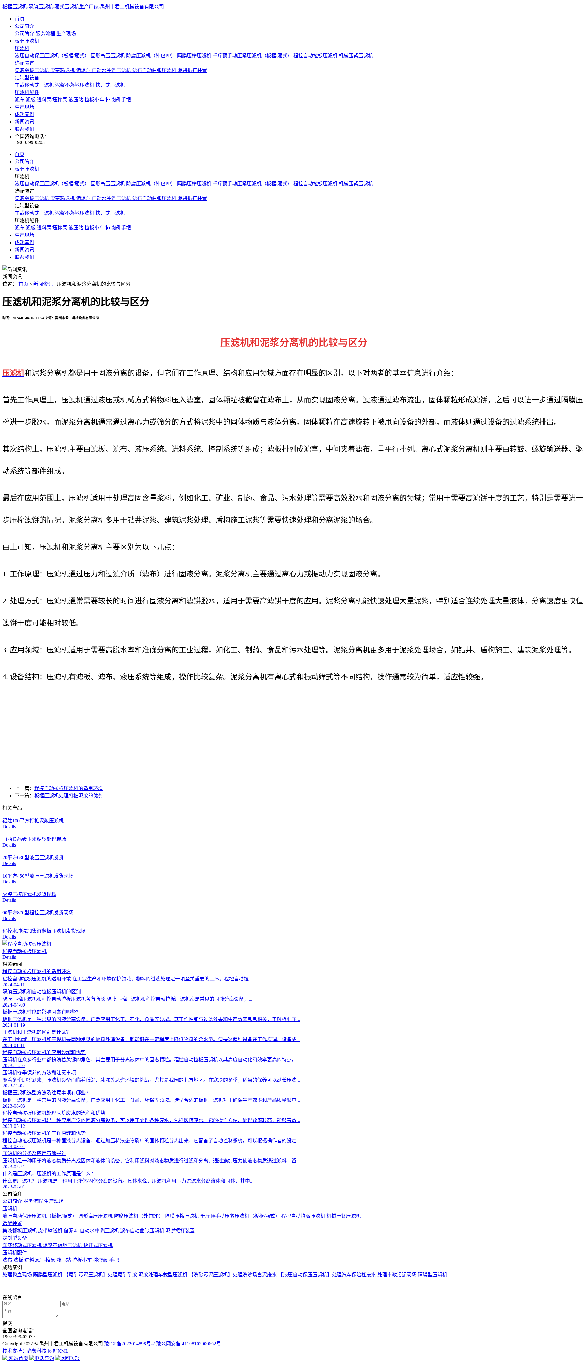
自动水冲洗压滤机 (112, 70)
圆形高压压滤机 (108, 55)
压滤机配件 (27, 92)
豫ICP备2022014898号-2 (129, 1343)
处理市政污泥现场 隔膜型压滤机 (412, 1274)
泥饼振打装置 (192, 70)
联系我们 (24, 129)
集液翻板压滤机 (32, 70)
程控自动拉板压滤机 (316, 55)
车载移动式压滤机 (35, 85)
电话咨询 (44, 1358)
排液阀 (113, 99)
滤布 (20, 99)
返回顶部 (70, 1358)
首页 (19, 18)
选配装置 (24, 63)
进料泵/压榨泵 (53, 99)
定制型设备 (27, 77)
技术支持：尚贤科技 (24, 1351)
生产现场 (66, 33)
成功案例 (24, 114)
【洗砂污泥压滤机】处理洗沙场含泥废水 (233, 1274)
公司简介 (24, 26)
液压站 (77, 99)
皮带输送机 (63, 70)
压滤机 (22, 48)
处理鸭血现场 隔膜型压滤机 (33, 1274)
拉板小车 (95, 99)
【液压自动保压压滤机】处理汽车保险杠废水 (327, 1274)
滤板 (31, 99)
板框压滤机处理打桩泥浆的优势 (68, 795)
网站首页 (17, 1358)
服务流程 (45, 33)
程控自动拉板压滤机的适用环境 (68, 788)
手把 (126, 99)
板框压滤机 (27, 40)
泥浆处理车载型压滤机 (163, 1274)
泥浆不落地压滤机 (75, 85)
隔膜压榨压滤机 (195, 55)
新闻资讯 (24, 121)
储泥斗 (84, 70)
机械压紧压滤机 (356, 55)
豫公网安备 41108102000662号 (188, 1343)
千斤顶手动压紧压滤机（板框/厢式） (253, 55)
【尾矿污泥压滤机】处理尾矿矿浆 (101, 1274)
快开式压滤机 (110, 85)
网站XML (58, 1351)
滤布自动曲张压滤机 (155, 70)
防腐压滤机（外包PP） (151, 55)
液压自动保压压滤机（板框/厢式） (53, 55)
